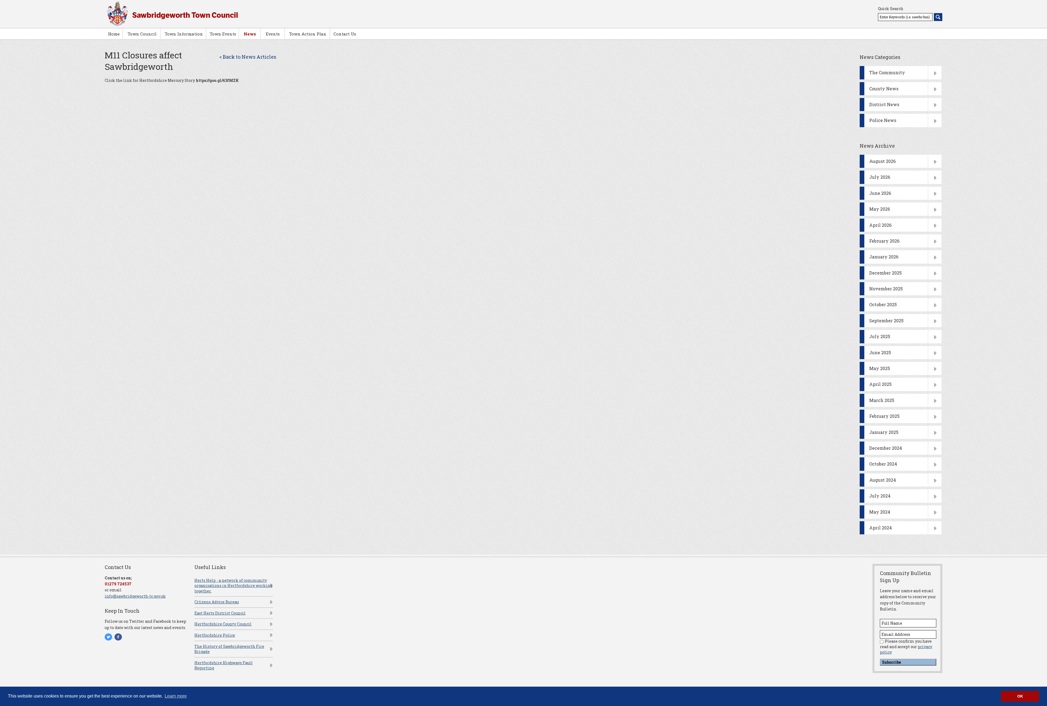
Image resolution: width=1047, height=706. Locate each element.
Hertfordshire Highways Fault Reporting (223, 665)
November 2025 (886, 288)
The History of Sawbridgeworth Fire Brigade (229, 649)
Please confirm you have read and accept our (906, 646)
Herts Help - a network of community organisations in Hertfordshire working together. (233, 586)
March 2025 (881, 400)
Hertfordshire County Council (223, 624)
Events (273, 34)
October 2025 (883, 304)
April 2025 (880, 384)
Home (114, 34)
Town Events (223, 34)
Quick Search (890, 8)
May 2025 (879, 368)
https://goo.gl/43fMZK (217, 80)
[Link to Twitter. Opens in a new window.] (109, 636)
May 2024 (879, 512)
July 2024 (879, 496)
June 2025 (880, 352)
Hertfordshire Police (214, 635)
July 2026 (879, 177)
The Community (887, 72)
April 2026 (880, 225)
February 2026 (884, 241)
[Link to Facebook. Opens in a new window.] (118, 636)
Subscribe (891, 662)
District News (884, 104)
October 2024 (883, 464)
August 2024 (882, 480)
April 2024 (880, 528)
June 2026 (880, 193)
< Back (247, 56)
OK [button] (1020, 696)
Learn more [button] (176, 696)
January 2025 (883, 432)
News (250, 34)
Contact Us (344, 34)
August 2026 (882, 161)
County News (883, 88)
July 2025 (879, 336)
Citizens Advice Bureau (216, 601)
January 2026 (883, 257)
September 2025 (886, 320)
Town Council (142, 34)
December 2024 (885, 448)
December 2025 (885, 273)
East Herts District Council (220, 613)
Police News (882, 120)
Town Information (184, 34)
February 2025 (884, 416)
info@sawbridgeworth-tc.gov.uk (135, 596)
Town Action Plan (307, 34)
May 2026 (879, 209)
